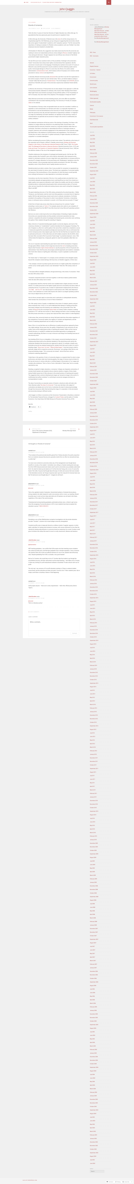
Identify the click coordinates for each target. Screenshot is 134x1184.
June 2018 (92, 480)
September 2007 (94, 939)
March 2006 (93, 1003)
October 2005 (93, 1021)
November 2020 (94, 377)
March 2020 (93, 405)
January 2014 (93, 669)
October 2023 (93, 252)
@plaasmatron (32, 544)
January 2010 (93, 839)
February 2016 (93, 580)
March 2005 (93, 1046)
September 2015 (94, 597)
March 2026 (93, 149)
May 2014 (92, 654)
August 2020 (93, 388)
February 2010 (93, 836)
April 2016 (92, 573)
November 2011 (94, 761)
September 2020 (94, 384)
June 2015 (92, 608)
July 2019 (92, 434)
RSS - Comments (94, 56)
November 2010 (94, 804)
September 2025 (94, 171)
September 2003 (94, 1110)
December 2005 (94, 1014)
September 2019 (94, 427)
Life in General (32, 22)
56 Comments (56, 28)
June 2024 (92, 224)
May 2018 (92, 484)
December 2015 (94, 587)
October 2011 (93, 765)
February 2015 (93, 622)
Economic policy (94, 80)
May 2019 (92, 441)
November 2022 (94, 291)
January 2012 (93, 754)
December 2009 (94, 843)
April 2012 (92, 743)
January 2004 (93, 1095)
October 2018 (93, 466)
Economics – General (95, 69)
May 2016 (92, 569)
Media (91, 109)
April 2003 (92, 1127)
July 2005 (92, 1031)
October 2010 (93, 807)
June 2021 (92, 352)
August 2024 (93, 217)
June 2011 (92, 779)
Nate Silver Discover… (99, 30)
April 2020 (92, 402)
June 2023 (92, 267)
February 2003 (93, 1135)
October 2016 (93, 551)
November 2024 (94, 206)
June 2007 (92, 950)
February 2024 (93, 238)
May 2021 (92, 356)
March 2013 (93, 704)
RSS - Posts (93, 52)
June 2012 (92, 736)
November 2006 (94, 974)
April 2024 (92, 231)
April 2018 (92, 487)
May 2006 (92, 996)
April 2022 (92, 316)
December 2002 (94, 1142)
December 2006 (94, 971)
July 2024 (92, 220)
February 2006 (93, 1006)
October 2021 (93, 338)
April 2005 (92, 1042)
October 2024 (93, 210)
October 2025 (93, 167)
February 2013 (93, 708)
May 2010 (92, 825)
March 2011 (93, 790)
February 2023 (93, 281)
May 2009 (92, 868)
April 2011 (92, 786)
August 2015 (93, 601)
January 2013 (93, 711)
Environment (93, 77)
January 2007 (93, 967)
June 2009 (92, 864)
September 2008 (94, 896)
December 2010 (94, 800)
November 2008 (94, 889)
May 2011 (92, 782)
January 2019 (93, 455)
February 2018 (93, 494)
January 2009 (93, 882)
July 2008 (92, 903)
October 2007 (93, 935)
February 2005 (93, 1049)
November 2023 (94, 249)
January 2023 (93, 284)
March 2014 (93, 661)
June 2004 (92, 1078)
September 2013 (94, 683)
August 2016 (93, 558)
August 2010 (93, 814)
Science (92, 105)
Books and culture (94, 94)
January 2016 (93, 583)
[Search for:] (97, 1171)
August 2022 (93, 302)
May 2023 (92, 270)
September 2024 (94, 213)
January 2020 (93, 412)
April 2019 (92, 444)
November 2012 (94, 718)
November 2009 (94, 846)
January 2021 (93, 370)
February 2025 (93, 195)
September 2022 (94, 299)
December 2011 (94, 758)
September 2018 (94, 469)
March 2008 (93, 918)
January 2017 (93, 541)
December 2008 (94, 886)
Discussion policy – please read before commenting (46, 2)
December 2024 (94, 203)
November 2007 (94, 932)
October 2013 (93, 679)
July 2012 (92, 733)
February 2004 (93, 1092)
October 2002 (93, 1149)
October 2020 (93, 380)
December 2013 (94, 672)
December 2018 (94, 459)
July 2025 (92, 178)
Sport (91, 123)
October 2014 (93, 637)
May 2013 (92, 697)
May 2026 (92, 142)
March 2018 (93, 491)
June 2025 (92, 181)
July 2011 (92, 775)
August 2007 (93, 942)
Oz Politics (92, 73)
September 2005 (94, 1024)
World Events (93, 84)
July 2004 (92, 1074)
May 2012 (92, 740)
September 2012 (94, 726)
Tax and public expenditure (96, 126)
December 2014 (94, 629)
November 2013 (94, 676)
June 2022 (92, 309)
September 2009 (94, 854)
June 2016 (92, 565)
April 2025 (92, 188)
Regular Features (94, 66)
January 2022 (93, 327)
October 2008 (93, 893)
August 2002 (93, 1156)
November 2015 (94, 590)
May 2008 (92, 910)
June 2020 (92, 395)
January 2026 (93, 156)
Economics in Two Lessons (96, 116)
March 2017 (93, 533)
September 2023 (94, 256)
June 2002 (92, 1163)
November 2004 (94, 1060)
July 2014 (92, 647)
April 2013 (92, 701)
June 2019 (92, 437)
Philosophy (92, 112)
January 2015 (93, 626)
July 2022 (92, 306)
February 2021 (93, 366)
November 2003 (94, 1103)
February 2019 (93, 452)
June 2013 (92, 693)
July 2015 (92, 605)
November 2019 (94, 420)
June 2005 (92, 1035)
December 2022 (94, 288)
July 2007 (92, 946)
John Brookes (32, 540)
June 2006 (92, 992)
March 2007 (93, 960)
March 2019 (93, 448)
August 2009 (93, 857)
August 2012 (93, 729)
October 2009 (93, 850)
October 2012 (93, 722)
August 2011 (93, 772)
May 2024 (92, 228)
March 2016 (93, 576)
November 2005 (94, 1017)
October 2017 (93, 508)
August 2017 (93, 516)
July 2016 (92, 562)
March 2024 (93, 235)
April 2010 (92, 829)
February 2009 (93, 878)
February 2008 (93, 921)
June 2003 (92, 1120)
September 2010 (94, 811)
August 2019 (93, 430)
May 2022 (92, 313)
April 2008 (92, 914)
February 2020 (93, 409)
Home (26, 2)
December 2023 (94, 245)
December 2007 (94, 928)
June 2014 (92, 651)
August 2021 (93, 345)
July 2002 (92, 1159)
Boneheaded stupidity (95, 102)
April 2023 (92, 274)
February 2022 (93, 324)
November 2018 (94, 462)
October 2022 (93, 295)
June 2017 (92, 523)
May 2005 (92, 1039)
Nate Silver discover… (99, 34)
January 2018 (93, 498)
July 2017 (92, 519)
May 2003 (92, 1124)
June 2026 (92, 139)
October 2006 (93, 978)
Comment (74, 633)
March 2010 (93, 832)
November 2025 (94, 163)
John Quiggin (67, 9)
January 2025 (93, 199)
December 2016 (94, 544)
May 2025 (92, 185)
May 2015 (92, 612)
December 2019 (94, 416)
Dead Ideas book (94, 119)
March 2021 (93, 363)
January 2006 (93, 1010)
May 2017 (92, 526)
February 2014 (93, 665)
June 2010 (92, 821)
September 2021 (94, 341)
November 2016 (94, 548)
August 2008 (93, 900)
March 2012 (93, 747)
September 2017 (94, 512)
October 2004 (93, 1063)
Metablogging (93, 91)
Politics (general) (94, 98)
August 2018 (93, 473)
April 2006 (92, 999)
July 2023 (92, 263)
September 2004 (94, 1067)
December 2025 (94, 160)
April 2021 (92, 359)
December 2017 (94, 501)
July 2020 (92, 391)
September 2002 (94, 1152)
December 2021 (94, 331)
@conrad (30, 488)
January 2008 (93, 925)
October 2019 (93, 423)
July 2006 (92, 989)
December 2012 (94, 715)
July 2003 (92, 1117)
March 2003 (93, 1131)
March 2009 (93, 875)
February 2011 (93, 793)
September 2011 (94, 768)
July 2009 (92, 861)
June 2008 (92, 907)
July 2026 (92, 135)
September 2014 (94, 640)
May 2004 (92, 1081)
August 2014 (93, 644)
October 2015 (93, 594)
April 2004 (92, 1085)
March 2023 (93, 277)
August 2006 (93, 985)
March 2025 (93, 192)
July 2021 (92, 348)
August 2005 (93, 1028)
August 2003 (93, 1113)
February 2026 (93, 153)
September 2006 (94, 982)
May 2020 (92, 398)
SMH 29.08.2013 (43, 506)
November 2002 (94, 1145)
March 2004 (93, 1088)
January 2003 (93, 1138)
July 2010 (92, 818)
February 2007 (93, 964)
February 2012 (93, 750)
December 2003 (94, 1099)
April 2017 (92, 530)
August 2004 (93, 1071)
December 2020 (94, 373)
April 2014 (92, 658)
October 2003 (93, 1106)
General (92, 62)
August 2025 (93, 174)
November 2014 (94, 633)
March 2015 (93, 619)
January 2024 (93, 242)
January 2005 (93, 1053)
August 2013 (93, 686)
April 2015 (92, 615)
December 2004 (94, 1056)
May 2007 (92, 953)
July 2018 (92, 476)
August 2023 (93, 259)
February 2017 (93, 537)
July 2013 (92, 690)
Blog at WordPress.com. (30, 1180)
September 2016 (94, 555)
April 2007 (92, 957)
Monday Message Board (103, 38)
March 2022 (93, 320)
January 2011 (93, 797)
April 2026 (92, 146)
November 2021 (94, 334)
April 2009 (92, 871)
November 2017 (94, 505)
